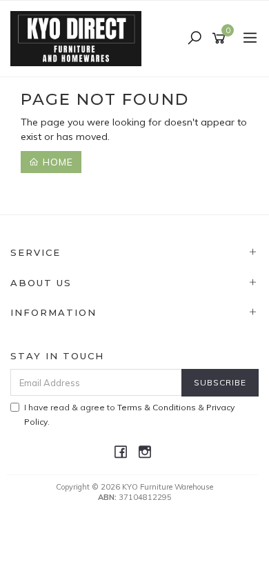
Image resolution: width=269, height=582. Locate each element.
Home (56, 162)
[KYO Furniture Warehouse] (79, 38)
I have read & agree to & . (129, 414)
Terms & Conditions (156, 407)
